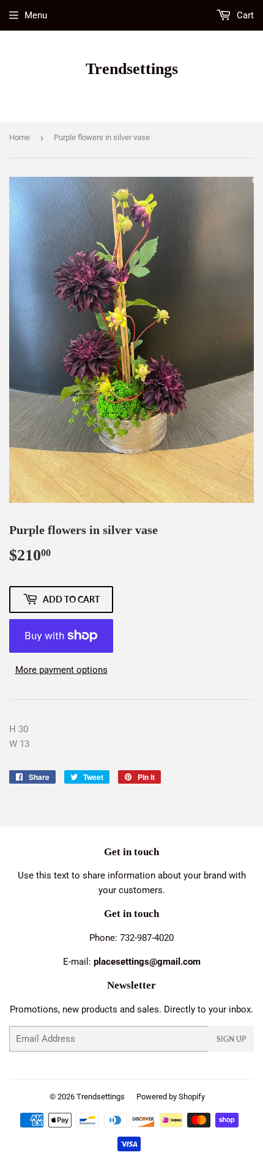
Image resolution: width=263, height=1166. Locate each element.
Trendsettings (132, 69)
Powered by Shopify (170, 1096)
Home (19, 137)
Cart (244, 15)
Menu (35, 15)
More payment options (61, 669)
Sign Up (231, 1039)
